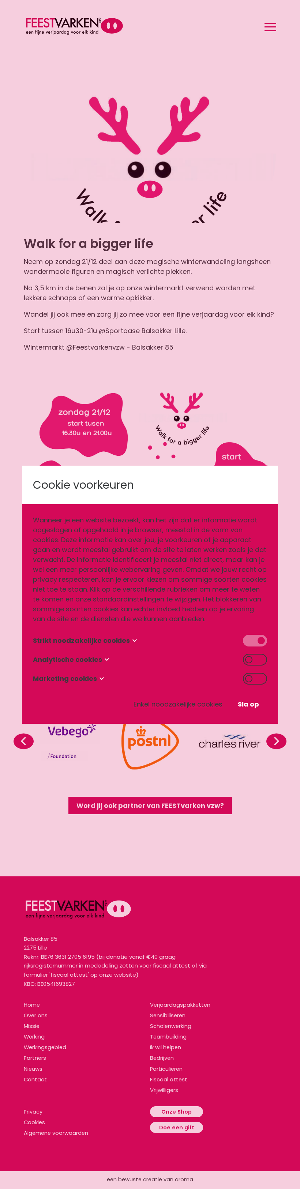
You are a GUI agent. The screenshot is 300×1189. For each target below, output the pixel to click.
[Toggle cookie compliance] (255, 660)
